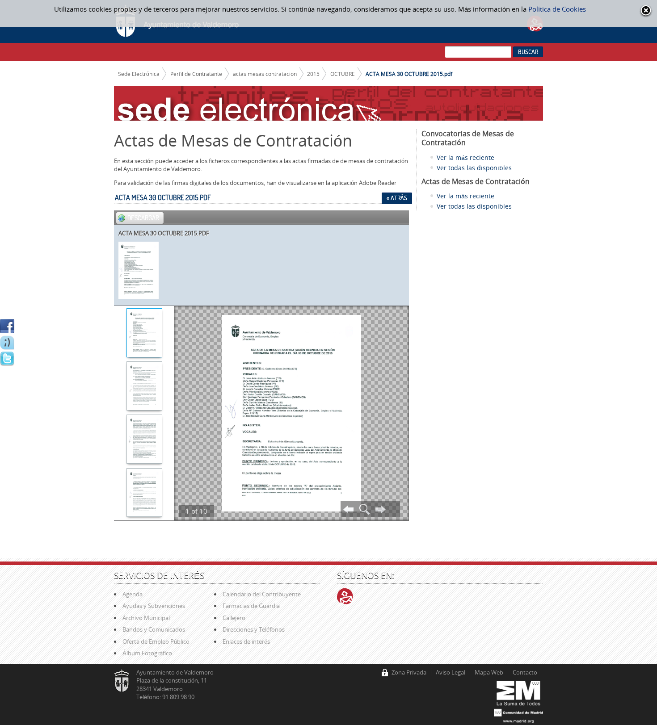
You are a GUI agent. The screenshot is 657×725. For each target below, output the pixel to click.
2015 (313, 73)
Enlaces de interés (246, 641)
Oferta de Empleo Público (156, 641)
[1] (144, 333)
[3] (144, 440)
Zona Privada (409, 672)
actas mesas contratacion (265, 73)
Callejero (234, 618)
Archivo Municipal (146, 618)
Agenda (132, 594)
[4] (144, 493)
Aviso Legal (450, 672)
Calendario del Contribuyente (262, 594)
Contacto (525, 672)
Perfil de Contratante (196, 73)
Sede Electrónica (139, 73)
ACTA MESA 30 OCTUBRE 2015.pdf (409, 73)
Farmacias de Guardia (251, 606)
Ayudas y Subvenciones (153, 606)
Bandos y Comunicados (153, 629)
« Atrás (397, 198)
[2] (144, 386)
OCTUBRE (342, 73)
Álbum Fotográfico (147, 653)
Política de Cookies (557, 8)
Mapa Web (489, 672)
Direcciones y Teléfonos (254, 629)
